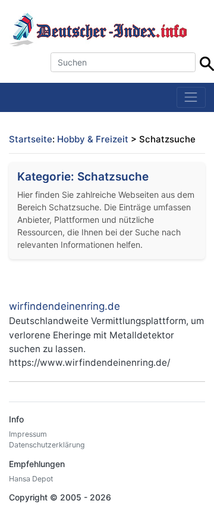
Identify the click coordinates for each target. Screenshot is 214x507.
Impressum (28, 434)
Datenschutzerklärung (47, 444)
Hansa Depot (31, 478)
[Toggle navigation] (191, 97)
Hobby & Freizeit (92, 139)
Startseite (30, 139)
